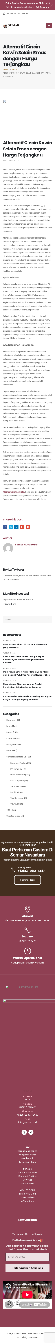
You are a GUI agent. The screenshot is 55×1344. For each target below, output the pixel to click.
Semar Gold (16, 786)
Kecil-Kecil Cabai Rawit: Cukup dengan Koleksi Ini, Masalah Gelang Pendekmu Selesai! (23, 659)
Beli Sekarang (42, 7)
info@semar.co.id (27, 1122)
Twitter (11, 527)
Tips (8, 810)
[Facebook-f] (30, 1132)
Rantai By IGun (17, 780)
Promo (9, 750)
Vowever (14, 804)
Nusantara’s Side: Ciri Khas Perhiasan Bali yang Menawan (25, 646)
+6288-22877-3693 (27, 1114)
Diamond (10, 720)
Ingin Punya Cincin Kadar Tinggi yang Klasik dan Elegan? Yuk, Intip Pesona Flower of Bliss (26, 673)
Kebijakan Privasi (27, 1154)
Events (9, 732)
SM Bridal (14, 792)
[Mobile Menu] (49, 25)
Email (28, 527)
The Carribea (16, 798)
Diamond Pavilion (18, 763)
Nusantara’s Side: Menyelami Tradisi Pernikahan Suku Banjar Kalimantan (22, 686)
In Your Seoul (16, 769)
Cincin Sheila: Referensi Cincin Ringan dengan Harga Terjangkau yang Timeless (27, 698)
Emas (9, 726)
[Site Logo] (11, 26)
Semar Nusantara (11, 160)
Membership (27, 1158)
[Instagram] (24, 1132)
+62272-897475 (27, 1107)
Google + (22, 527)
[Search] (49, 619)
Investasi (10, 738)
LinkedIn (16, 527)
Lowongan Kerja (27, 1162)
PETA (27, 1099)
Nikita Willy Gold (17, 774)
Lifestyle (10, 744)
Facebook (5, 527)
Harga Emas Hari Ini (27, 1151)
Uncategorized (13, 816)
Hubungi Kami (9, 603)
